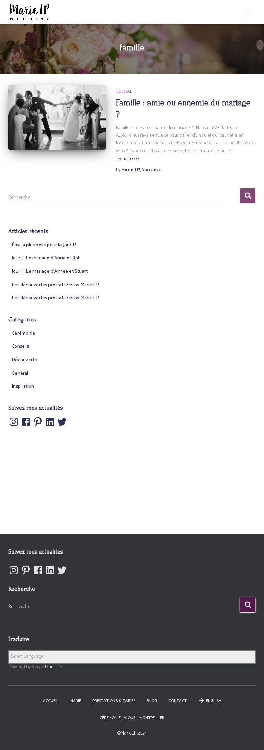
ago (151, 170)
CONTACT (177, 701)
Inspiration (23, 386)
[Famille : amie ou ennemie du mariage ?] (57, 117)
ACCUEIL (50, 701)
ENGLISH (213, 701)
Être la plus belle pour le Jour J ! (44, 245)
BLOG (152, 701)
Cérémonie (23, 334)
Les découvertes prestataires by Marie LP (55, 285)
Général (124, 91)
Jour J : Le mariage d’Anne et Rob (46, 258)
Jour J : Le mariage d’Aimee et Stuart (50, 272)
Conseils (20, 347)
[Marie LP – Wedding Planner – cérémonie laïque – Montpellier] (32, 12)
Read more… (129, 159)
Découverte (24, 360)
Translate (53, 667)
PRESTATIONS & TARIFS (113, 701)
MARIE (75, 701)
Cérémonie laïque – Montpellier (132, 718)
